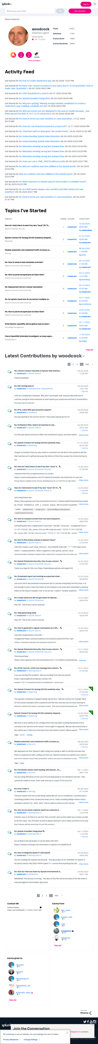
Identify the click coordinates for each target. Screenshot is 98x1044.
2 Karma (84, 718)
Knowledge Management (14, 327)
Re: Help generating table (25, 613)
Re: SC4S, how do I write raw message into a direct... (37, 668)
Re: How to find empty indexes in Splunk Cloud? (35, 540)
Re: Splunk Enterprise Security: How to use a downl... (37, 561)
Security (8, 253)
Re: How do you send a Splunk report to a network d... (37, 810)
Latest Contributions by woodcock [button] (43, 356)
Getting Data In (10, 339)
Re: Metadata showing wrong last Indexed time (41, 146)
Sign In (86, 4)
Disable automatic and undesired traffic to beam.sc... (28, 250)
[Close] (67, 1033)
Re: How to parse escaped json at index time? (24, 274)
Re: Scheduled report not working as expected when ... (38, 576)
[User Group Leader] (13, 55)
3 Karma (84, 694)
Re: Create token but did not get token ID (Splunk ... (36, 597)
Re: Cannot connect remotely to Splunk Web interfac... (37, 371)
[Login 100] (21, 55)
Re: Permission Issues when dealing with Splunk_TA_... (38, 770)
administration (28, 509)
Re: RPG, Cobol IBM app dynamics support (32, 410)
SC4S (22, 735)
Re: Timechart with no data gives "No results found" (43, 131)
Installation (33, 874)
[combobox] (34, 11)
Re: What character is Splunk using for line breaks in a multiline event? (52, 181)
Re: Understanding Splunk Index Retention (39, 136)
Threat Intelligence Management (58, 509)
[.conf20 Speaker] (37, 55)
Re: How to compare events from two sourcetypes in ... (37, 518)
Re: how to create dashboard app (35, 80)
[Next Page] (92, 364)
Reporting (8, 241)
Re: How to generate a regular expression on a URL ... (37, 628)
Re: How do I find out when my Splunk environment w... (37, 871)
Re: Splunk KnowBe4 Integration (34, 98)
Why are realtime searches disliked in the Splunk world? (46, 174)
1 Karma (84, 391)
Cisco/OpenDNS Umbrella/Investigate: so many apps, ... (29, 336)
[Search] (60, 10)
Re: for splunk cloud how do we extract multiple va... (27, 299)
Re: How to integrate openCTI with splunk (32, 852)
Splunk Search (34, 373)
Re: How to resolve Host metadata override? (24, 262)
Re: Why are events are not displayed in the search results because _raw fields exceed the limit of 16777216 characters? (47, 112)
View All (89, 350)
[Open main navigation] (94, 4)
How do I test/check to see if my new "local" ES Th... (27, 225)
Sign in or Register (71, 1032)
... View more (83, 378)
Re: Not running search (24, 386)
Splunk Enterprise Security (15, 229)
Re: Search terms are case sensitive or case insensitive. (45, 118)
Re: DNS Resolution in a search (34, 93)
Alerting (31, 791)
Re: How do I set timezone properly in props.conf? (43, 126)
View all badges (34, 60)
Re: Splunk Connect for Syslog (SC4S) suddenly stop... (37, 442)
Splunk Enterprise (36, 579)
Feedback (32, 412)
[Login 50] (29, 55)
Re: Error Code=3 (21, 788)
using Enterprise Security (24, 513)
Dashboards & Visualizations (40, 388)
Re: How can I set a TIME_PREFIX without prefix (42, 161)
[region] (35, 1037)
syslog (29, 735)
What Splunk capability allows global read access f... (27, 324)
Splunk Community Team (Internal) (18, 266)
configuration (40, 509)
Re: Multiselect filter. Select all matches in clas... (35, 425)
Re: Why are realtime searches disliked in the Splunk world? (47, 166)
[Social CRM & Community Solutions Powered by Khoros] (86, 1012)
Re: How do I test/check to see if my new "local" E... (36, 466)
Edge (22, 763)
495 (87, 364)
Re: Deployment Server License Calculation (24, 287)
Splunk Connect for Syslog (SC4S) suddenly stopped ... (29, 237)
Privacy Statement (10, 1040)
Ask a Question (80, 11)
